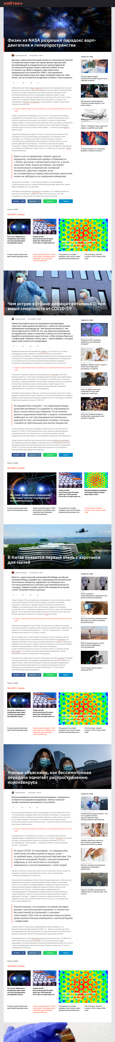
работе (66, 127)
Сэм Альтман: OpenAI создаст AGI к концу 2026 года (95, 256)
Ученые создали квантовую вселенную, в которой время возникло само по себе (43, 110)
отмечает (54, 374)
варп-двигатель (37, 88)
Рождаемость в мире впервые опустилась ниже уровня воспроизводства (69, 256)
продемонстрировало (60, 440)
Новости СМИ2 (12, 209)
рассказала (16, 651)
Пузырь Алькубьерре (31, 102)
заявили (44, 351)
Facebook (18, 201)
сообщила (62, 639)
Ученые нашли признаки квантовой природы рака (17, 255)
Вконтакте (34, 201)
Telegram (66, 201)
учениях (61, 658)
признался (36, 191)
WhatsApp (50, 201)
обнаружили (36, 938)
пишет (68, 148)
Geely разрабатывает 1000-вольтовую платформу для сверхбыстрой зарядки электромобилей (44, 257)
